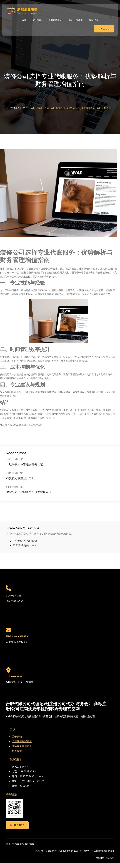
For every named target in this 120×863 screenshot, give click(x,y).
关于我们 (17, 736)
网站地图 (100, 857)
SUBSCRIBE (17, 825)
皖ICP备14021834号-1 (47, 850)
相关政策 (17, 750)
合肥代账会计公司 (40, 108)
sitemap (110, 857)
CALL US (104, 28)
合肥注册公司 (88, 108)
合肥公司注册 (73, 108)
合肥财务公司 (104, 108)
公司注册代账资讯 (22, 741)
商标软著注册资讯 (22, 746)
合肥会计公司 (58, 108)
